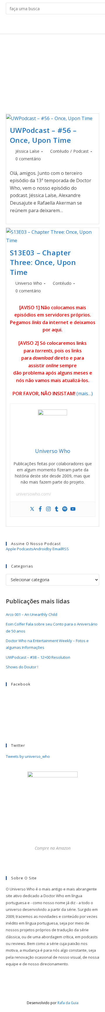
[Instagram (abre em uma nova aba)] (47, 25)
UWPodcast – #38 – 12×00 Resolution (38, 657)
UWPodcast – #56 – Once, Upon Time (43, 135)
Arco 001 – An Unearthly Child (31, 614)
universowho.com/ (33, 494)
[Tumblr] (56, 509)
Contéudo (59, 151)
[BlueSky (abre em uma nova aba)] (75, 25)
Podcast (81, 151)
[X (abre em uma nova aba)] (29, 25)
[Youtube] (73, 509)
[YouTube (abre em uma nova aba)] (66, 25)
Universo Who (28, 283)
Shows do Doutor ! (22, 667)
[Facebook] (40, 509)
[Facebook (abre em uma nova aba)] (38, 25)
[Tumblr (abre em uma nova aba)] (57, 25)
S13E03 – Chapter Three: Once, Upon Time (43, 262)
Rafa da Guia (67, 1002)
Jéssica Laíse (27, 151)
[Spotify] (64, 509)
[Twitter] (32, 509)
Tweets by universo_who (28, 756)
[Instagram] (48, 509)
